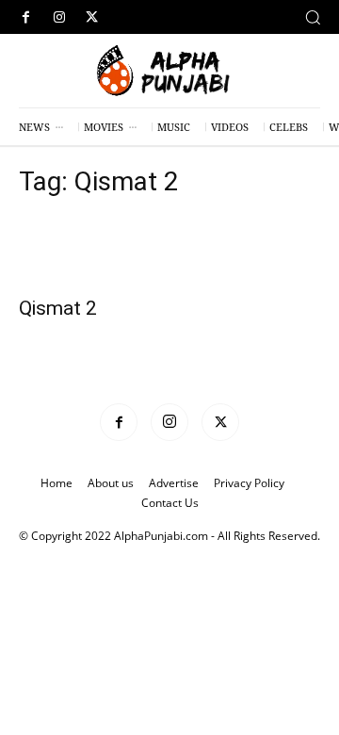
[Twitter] (91, 17)
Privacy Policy (249, 483)
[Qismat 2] (169, 252)
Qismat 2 (58, 308)
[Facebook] (25, 17)
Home (56, 483)
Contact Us (170, 503)
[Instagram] (58, 17)
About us (111, 483)
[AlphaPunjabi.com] (169, 72)
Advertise (174, 483)
